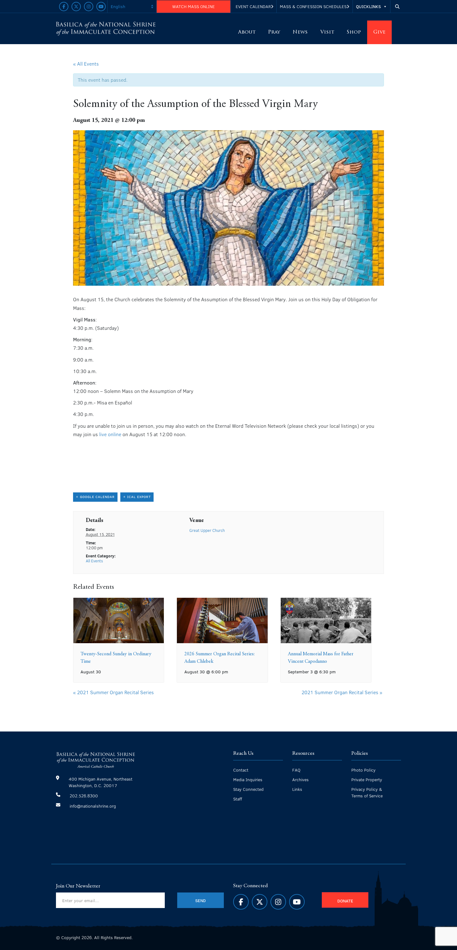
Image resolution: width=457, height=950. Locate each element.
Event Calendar (253, 6)
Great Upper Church (207, 530)
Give (379, 32)
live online (110, 434)
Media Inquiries (247, 779)
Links (297, 789)
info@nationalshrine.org (93, 806)
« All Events (86, 63)
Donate (345, 901)
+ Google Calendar (95, 496)
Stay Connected (248, 789)
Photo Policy (363, 770)
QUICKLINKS (368, 6)
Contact (240, 770)
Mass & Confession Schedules (313, 6)
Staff (237, 799)
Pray (274, 32)
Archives (300, 779)
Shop (354, 32)
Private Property (366, 779)
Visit (327, 32)
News (300, 32)
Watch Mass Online (193, 6)
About (247, 32)
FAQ (296, 770)
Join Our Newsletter (78, 886)
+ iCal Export (137, 496)
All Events (94, 561)
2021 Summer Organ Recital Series (113, 692)
